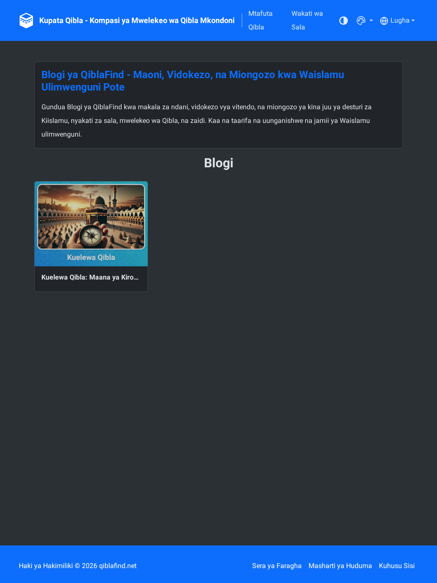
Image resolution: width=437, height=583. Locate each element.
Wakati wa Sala (307, 20)
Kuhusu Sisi (397, 566)
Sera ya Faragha (277, 566)
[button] (364, 20)
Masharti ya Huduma (340, 566)
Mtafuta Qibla (260, 20)
